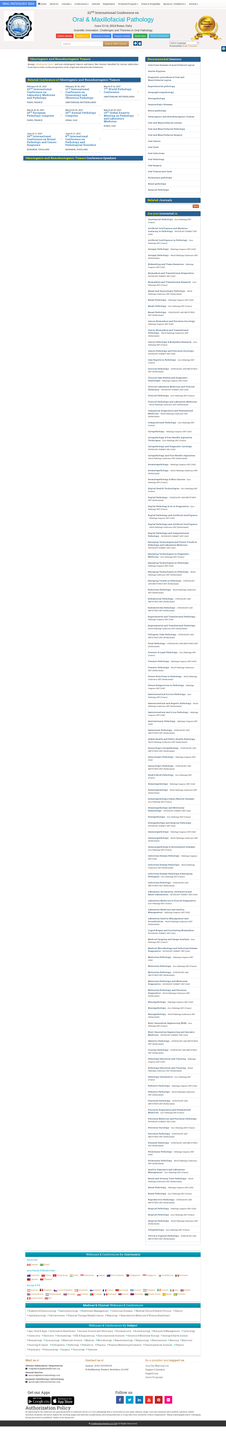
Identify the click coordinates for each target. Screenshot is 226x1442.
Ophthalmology (37, 1315)
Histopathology (156, 98)
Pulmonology (50, 1349)
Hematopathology (158, 783)
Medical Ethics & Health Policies (153, 1310)
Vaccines (92, 1349)
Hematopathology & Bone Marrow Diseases (171, 798)
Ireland (164, 1290)
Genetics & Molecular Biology (143, 1335)
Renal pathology (157, 183)
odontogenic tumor (44, 64)
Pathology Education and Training (167, 1058)
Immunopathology (158, 831)
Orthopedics (58, 1344)
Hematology (35, 1340)
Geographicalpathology (161, 92)
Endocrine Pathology (159, 589)
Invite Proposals (154, 1377)
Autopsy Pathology (158, 249)
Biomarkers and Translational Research (169, 282)
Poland (84, 1294)
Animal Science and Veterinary (96, 1331)
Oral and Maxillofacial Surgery (165, 135)
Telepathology (156, 1229)
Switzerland (37, 1298)
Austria (34, 1290)
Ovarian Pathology (158, 1049)
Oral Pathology (156, 159)
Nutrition (187, 1340)
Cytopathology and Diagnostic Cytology (170, 446)
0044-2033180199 (103, 1365)
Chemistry (34, 1335)
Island (187, 1290)
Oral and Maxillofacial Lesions (165, 122)
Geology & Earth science (175, 1335)
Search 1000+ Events (116, 43)
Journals (65, 3)
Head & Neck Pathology (161, 775)
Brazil (47, 1264)
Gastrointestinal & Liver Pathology (167, 694)
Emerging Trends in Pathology (164, 580)
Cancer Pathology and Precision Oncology (171, 350)
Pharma (100, 1344)
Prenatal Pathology (158, 1142)
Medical (89, 1340)
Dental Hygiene (156, 71)
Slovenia (138, 1294)
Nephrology (142, 1340)
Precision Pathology (159, 1133)
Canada (34, 1264)
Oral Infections (156, 153)
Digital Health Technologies (163, 488)
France (110, 1290)
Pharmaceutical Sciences (158, 1344)
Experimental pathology (161, 86)
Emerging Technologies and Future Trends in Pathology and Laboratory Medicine (172, 543)
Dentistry (48, 1335)
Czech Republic (65, 1290)
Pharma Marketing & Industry (125, 1344)
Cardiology (189, 1331)
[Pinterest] (159, 1400)
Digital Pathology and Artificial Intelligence (172, 515)
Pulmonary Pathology (160, 1151)
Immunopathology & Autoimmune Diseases (171, 846)
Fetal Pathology (156, 643)
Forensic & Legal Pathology (163, 652)
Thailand (48, 1279)
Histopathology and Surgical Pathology (169, 822)
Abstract (96, 3)
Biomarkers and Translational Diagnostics (171, 273)
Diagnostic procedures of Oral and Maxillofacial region (166, 78)
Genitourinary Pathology (161, 721)
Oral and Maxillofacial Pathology (166, 129)
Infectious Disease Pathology (163, 855)
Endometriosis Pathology (161, 607)
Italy (176, 1290)
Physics (179, 1344)
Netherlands (55, 1294)
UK (50, 1298)
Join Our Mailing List (157, 1365)
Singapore (151, 1275)
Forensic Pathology (158, 661)
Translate (192, 46)
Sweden (181, 1294)
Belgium (48, 1290)
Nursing (174, 1340)
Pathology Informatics (160, 1076)
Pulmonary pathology (160, 177)
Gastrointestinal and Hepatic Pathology (169, 703)
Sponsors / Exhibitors (173, 3)
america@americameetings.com (44, 1375)
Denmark (83, 1290)
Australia (35, 1275)
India (75, 1275)
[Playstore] (135, 43)
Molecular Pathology (159, 957)
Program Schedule (122, 36)
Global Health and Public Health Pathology (171, 739)
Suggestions (151, 1373)
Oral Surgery (155, 165)
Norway (71, 1294)
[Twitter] (129, 1400)
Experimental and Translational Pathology (171, 616)
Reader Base (140, 36)
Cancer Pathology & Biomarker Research (169, 342)
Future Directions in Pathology (165, 676)
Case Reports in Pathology (162, 359)
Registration (109, 3)
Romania (183, 1275)
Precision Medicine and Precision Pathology (172, 1118)
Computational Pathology (162, 422)
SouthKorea (167, 1275)
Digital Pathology (158, 497)
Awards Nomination (159, 36)
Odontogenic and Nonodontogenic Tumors (171, 116)
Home (43, 3)
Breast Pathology (157, 300)
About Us (54, 3)
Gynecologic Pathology (161, 757)
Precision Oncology (158, 1127)
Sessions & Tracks (101, 36)
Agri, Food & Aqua (37, 1331)
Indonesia (89, 1275)
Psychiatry (34, 1349)
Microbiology (104, 1340)
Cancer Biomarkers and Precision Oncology (171, 321)
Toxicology (79, 1349)
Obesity (178, 1310)
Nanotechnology (124, 1340)
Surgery (65, 1349)
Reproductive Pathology (161, 1199)
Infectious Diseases (122, 1310)
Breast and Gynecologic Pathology (166, 291)
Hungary (151, 1290)
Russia (125, 1294)
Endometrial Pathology (160, 598)
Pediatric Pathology (159, 1085)
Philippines (134, 1275)
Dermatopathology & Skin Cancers (166, 479)
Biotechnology (142, 1331)
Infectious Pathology (159, 882)
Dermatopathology (158, 464)
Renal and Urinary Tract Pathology (167, 1178)
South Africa (154, 1294)
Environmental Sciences (111, 1335)
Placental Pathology (159, 1100)
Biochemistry (123, 1331)
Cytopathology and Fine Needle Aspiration (171, 455)
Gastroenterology (68, 1310)
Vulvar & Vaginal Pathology (163, 1235)
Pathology (73, 1344)
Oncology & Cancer (38, 1344)
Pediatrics (87, 1344)
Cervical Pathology (158, 368)
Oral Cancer (154, 141)
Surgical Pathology (158, 189)
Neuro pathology (157, 110)
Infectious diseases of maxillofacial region (171, 65)
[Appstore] (140, 43)
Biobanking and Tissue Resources (166, 264)
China (48, 1275)
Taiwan (34, 1279)
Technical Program (127, 3)
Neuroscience (159, 1340)
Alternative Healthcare (62, 1331)
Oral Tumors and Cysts (160, 171)
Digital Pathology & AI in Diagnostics (168, 506)
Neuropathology (157, 1002)
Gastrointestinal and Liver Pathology (168, 712)
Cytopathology (156, 431)
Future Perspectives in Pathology (166, 685)
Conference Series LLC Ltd (104, 1423)
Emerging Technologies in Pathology (168, 562)
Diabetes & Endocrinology (42, 1310)
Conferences (81, 3)
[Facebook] (120, 1400)
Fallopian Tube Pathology (162, 634)
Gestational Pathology (160, 730)
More (196, 206)
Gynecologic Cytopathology (163, 748)
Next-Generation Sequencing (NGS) (167, 1023)
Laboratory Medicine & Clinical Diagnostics (172, 900)
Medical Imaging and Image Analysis (168, 939)
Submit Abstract (65, 36)
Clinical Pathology (158, 395)
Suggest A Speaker (155, 1369)
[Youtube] (149, 1400)
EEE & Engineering (84, 1335)
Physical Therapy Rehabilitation (86, 1315)
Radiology (112, 1315)
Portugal (98, 1294)
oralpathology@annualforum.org (44, 1368)
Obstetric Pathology (159, 1041)
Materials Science (72, 1340)
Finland (97, 1290)
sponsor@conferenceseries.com (44, 1381)
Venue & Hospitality (150, 3)
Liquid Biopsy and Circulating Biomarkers (171, 930)
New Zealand (117, 1275)
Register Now (82, 36)
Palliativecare (57, 1315)
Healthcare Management (95, 1310)
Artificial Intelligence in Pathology (167, 240)
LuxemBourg (37, 1294)
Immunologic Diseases (160, 104)
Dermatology (64, 1335)
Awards (192, 3)
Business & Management (166, 1331)
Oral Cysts (153, 147)
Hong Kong (62, 1275)
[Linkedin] (139, 1400)
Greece (137, 1290)
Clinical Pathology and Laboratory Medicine (172, 401)
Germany (123, 1290)
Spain (169, 1294)
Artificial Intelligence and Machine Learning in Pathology (168, 230)
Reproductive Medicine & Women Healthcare (145, 1315)
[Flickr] (168, 1400)
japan (102, 1275)
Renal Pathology (157, 1187)
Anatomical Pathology (160, 219)
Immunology (52, 1340)
